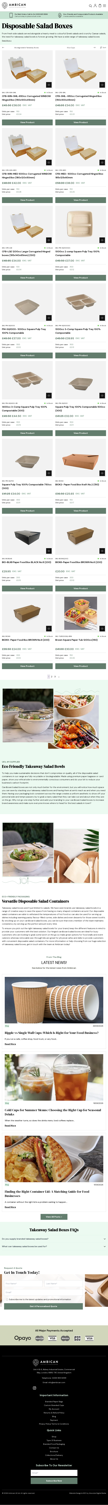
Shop (54, 1436)
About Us (54, 1459)
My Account (54, 1409)
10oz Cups (71, 48)
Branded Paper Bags (54, 1401)
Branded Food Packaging (54, 1444)
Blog (54, 1416)
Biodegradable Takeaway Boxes (26, 48)
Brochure (54, 1451)
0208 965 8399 (59, 1378)
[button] (3, 47)
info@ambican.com (56, 1382)
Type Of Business (54, 1440)
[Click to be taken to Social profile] (34, 1388)
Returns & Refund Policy (54, 1413)
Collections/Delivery (54, 1455)
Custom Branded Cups (54, 1405)
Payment (54, 1420)
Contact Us (54, 1448)
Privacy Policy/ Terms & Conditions (54, 1424)
